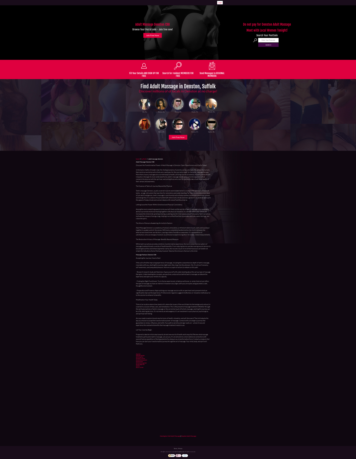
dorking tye (139, 357)
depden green (140, 355)
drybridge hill (140, 364)
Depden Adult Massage (188, 436)
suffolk (144, 159)
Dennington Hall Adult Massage (170, 436)
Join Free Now (152, 35)
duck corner (140, 367)
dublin (138, 366)
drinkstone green (141, 363)
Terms (175, 448)
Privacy (180, 448)
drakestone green (141, 360)
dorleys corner (140, 358)
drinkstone (139, 361)
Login (220, 3)
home (137, 159)
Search (268, 45)
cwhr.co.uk (181, 451)
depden (138, 354)
